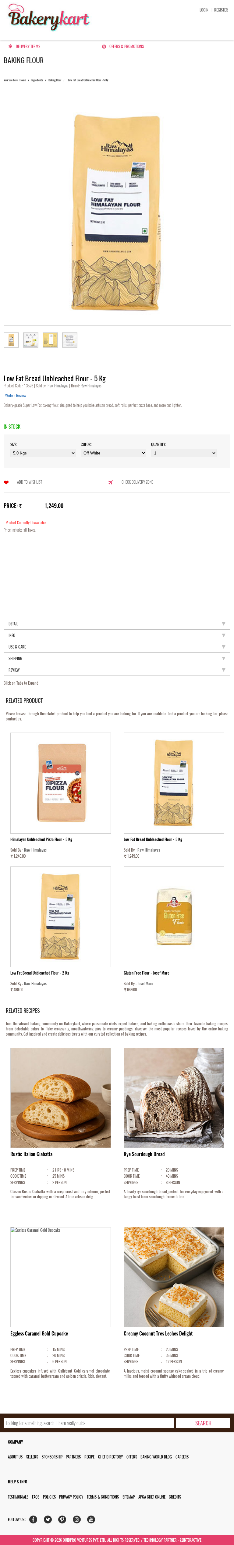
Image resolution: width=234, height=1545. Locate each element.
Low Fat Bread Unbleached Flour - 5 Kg (153, 839)
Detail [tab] (13, 623)
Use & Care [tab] (17, 646)
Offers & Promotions (126, 46)
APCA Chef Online (151, 1496)
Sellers (32, 1456)
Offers (131, 1456)
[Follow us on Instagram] (78, 1521)
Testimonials (18, 1496)
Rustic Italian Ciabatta (31, 1154)
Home (23, 80)
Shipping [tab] (15, 658)
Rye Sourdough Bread (144, 1154)
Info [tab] (12, 635)
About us (15, 1456)
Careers (182, 1456)
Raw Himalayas (58, 385)
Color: (86, 444)
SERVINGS (17, 1182)
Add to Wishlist (29, 482)
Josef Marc (145, 983)
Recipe (89, 1456)
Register (221, 9)
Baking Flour (54, 80)
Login (204, 9)
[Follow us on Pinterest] (63, 1521)
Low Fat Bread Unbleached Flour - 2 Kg (39, 972)
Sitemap (128, 1496)
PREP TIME (17, 1169)
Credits (175, 1496)
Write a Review (15, 395)
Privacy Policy (71, 1496)
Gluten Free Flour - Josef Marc (146, 972)
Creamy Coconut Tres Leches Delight (158, 1333)
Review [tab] (14, 669)
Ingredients (37, 80)
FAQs (35, 1496)
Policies (49, 1496)
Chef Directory (110, 1456)
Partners (73, 1456)
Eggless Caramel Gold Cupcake (39, 1333)
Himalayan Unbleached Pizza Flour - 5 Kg (41, 839)
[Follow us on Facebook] (34, 1521)
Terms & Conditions (103, 1496)
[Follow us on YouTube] (92, 1521)
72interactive (190, 1540)
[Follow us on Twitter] (49, 1521)
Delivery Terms (28, 46)
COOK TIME (18, 1176)
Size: (13, 444)
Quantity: (158, 444)
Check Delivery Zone (137, 482)
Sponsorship (52, 1456)
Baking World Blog (156, 1456)
